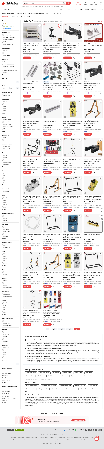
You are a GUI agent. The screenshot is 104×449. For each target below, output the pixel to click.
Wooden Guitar (78, 372)
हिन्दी (70, 439)
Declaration (52, 442)
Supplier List (14, 16)
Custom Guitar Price (57, 389)
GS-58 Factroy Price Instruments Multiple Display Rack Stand (72, 197)
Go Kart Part (64, 376)
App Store (10, 429)
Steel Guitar (41, 376)
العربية (57, 439)
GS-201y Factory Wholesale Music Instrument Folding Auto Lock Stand (31, 274)
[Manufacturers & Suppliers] (10, 3)
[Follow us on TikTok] (89, 429)
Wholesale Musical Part (65, 385)
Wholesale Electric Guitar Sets (49, 385)
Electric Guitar (50, 6)
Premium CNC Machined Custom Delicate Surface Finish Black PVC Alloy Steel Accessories (93, 45)
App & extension (84, 9)
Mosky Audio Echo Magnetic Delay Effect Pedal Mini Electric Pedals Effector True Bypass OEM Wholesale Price (72, 235)
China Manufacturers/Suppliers (31, 437)
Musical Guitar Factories (71, 389)
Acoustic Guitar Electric (46, 379)
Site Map (55, 434)
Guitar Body (83, 376)
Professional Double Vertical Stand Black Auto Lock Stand (32, 312)
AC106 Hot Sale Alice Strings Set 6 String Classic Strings (32, 235)
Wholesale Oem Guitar (80, 385)
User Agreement (45, 442)
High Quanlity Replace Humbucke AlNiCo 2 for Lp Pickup (31, 45)
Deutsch (47, 439)
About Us (43, 434)
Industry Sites (69, 437)
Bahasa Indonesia (92, 439)
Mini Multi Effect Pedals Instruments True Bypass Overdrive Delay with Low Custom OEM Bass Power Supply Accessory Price (52, 312)
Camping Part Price (43, 389)
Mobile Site (60, 434)
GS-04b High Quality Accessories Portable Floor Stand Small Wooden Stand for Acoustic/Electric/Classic (93, 121)
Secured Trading (25, 16)
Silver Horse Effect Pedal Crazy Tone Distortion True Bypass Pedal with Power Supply (32, 197)
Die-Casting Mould (6, 391)
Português (24, 439)
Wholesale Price (52, 437)
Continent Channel (61, 437)
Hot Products (13, 437)
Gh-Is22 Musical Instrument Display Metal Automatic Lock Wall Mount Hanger (71, 45)
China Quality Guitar (31, 372)
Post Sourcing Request (78, 420)
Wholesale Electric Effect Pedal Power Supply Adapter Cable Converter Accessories (72, 83)
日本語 (66, 439)
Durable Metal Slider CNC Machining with (30, 82)
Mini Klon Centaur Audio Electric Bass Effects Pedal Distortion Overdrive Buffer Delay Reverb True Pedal (72, 121)
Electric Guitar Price (30, 389)
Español (19, 439)
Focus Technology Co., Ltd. (53, 443)
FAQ (47, 434)
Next (76, 329)
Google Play (19, 429)
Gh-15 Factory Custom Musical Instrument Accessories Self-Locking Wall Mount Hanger (31, 121)
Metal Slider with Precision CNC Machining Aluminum (52, 120)
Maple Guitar (74, 376)
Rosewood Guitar (30, 376)
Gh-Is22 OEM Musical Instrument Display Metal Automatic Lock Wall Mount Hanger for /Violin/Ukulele (93, 83)
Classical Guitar (67, 372)
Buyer (67, 9)
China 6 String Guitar (44, 372)
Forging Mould (5, 396)
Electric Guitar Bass (52, 376)
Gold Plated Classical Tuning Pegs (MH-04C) (92, 235)
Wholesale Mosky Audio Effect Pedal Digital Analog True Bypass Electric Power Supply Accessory (93, 197)
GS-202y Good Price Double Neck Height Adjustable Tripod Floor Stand (72, 159)
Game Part (44, 6)
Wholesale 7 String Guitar (32, 385)
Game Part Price (93, 385)
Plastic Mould (5, 393)
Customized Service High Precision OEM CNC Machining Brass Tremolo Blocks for (52, 84)
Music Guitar (56, 372)
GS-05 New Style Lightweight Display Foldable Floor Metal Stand (51, 197)
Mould (3, 389)
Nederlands (52, 439)
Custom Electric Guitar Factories (88, 389)
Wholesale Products (44, 437)
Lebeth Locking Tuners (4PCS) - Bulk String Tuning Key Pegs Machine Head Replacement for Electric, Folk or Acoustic (52, 45)
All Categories (7, 9)
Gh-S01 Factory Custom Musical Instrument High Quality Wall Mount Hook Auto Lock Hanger (92, 159)
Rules (101, 9)
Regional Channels (78, 437)
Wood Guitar (89, 372)
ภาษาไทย (74, 439)
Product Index (86, 437)
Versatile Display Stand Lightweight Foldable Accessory (52, 235)
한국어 (62, 439)
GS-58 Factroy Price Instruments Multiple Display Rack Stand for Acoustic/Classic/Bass (93, 274)
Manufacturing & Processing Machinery (9, 399)
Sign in (100, 4)
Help (75, 9)
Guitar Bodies (93, 376)
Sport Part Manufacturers (35, 6)
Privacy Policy (59, 442)
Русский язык (36, 439)
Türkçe (79, 439)
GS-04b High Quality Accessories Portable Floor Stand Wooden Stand (52, 274)
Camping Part (57, 6)
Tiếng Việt (84, 439)
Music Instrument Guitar (32, 379)
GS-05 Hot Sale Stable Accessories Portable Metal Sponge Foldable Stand (30, 159)
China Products (20, 437)
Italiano (42, 439)
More (26, 391)
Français (30, 439)
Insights (92, 437)
